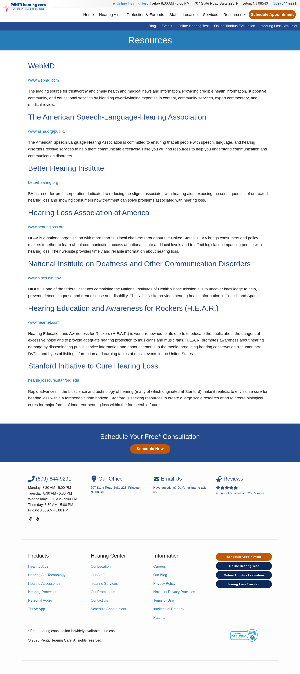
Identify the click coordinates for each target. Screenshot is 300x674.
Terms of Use (163, 600)
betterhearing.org (43, 182)
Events (166, 26)
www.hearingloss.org (46, 227)
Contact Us (99, 600)
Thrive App (36, 609)
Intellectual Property (168, 609)
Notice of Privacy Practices (174, 592)
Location (190, 15)
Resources (233, 15)
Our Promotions (103, 592)
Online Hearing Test (132, 3)
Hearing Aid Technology (46, 575)
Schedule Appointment (272, 14)
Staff (173, 15)
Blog (152, 26)
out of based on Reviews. (240, 485)
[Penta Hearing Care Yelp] (38, 520)
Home (88, 15)
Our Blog (160, 575)
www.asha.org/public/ (46, 131)
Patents (159, 617)
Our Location (101, 566)
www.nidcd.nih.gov (44, 278)
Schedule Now (150, 449)
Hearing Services (104, 583)
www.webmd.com (43, 80)
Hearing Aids (110, 15)
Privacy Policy (164, 583)
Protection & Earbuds (145, 15)
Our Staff (97, 575)
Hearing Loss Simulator (279, 26)
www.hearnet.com (44, 322)
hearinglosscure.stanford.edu (53, 380)
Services (210, 15)
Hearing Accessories (44, 583)
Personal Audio (40, 600)
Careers (159, 566)
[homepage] (25, 7)
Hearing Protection (42, 592)
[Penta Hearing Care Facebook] (30, 520)
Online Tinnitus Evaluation (234, 26)
